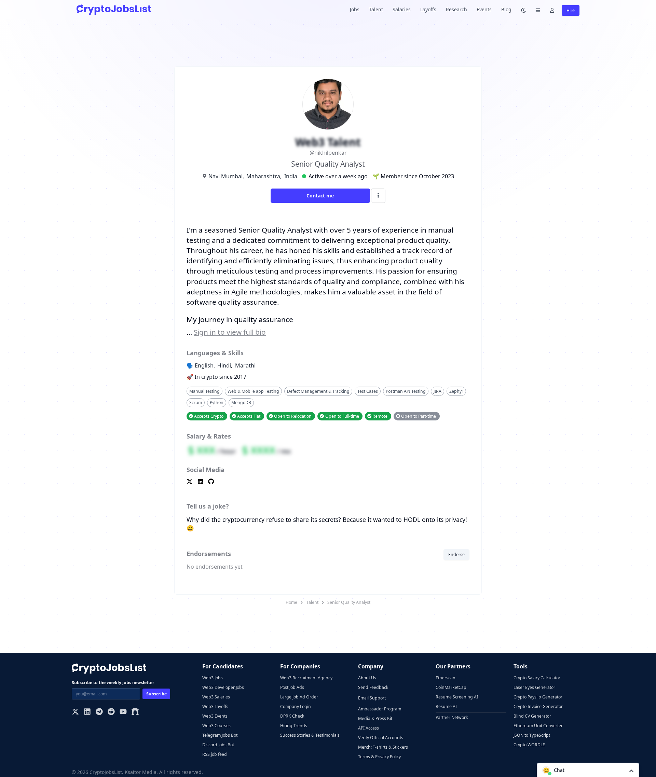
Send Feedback (373, 687)
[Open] (631, 770)
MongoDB (241, 402)
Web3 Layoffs (215, 706)
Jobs (354, 9)
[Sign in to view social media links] (328, 482)
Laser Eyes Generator (534, 687)
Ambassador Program (379, 709)
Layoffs (428, 9)
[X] (75, 712)
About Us (367, 678)
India (290, 176)
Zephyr (456, 391)
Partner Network (452, 717)
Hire (570, 10)
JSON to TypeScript (532, 735)
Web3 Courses (216, 726)
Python (216, 402)
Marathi (245, 365)
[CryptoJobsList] (114, 9)
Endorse (456, 554)
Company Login (295, 706)
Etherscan (445, 678)
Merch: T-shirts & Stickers (383, 747)
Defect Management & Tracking (318, 391)
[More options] (378, 196)
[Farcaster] (135, 712)
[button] (588, 770)
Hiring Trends (293, 726)
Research (456, 9)
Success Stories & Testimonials (310, 735)
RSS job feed (214, 754)
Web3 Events (215, 716)
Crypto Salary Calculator (537, 678)
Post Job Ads (292, 687)
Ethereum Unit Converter (538, 726)
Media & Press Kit (375, 718)
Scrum (195, 402)
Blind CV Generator (532, 716)
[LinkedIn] (87, 712)
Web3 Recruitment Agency (306, 678)
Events (484, 9)
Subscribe (156, 694)
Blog (506, 9)
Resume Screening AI (457, 697)
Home (291, 602)
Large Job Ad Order (299, 697)
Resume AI (446, 706)
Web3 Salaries (216, 697)
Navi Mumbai (225, 176)
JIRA (437, 391)
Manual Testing (204, 391)
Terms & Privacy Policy (379, 757)
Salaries (402, 9)
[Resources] (538, 10)
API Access (368, 728)
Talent (376, 9)
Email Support (372, 698)
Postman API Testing (406, 391)
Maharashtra (263, 176)
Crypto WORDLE (529, 745)
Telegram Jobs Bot (219, 735)
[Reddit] (111, 712)
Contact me (320, 195)
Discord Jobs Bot (218, 745)
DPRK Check (292, 716)
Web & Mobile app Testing (253, 391)
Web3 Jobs (212, 678)
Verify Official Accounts (380, 737)
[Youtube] (123, 712)
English (204, 365)
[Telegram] (99, 712)
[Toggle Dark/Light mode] (523, 10)
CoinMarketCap (451, 687)
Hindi (224, 365)
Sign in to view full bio (230, 332)
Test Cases (367, 391)
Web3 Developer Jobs (223, 687)
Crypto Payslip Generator (538, 697)
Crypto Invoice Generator (538, 706)
